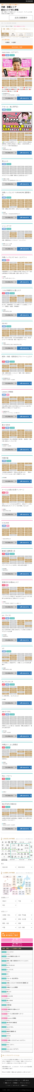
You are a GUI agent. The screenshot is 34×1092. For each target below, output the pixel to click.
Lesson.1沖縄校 (7, 392)
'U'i (3, 648)
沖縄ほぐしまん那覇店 (10, 744)
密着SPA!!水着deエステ (10, 582)
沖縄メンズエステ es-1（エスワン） (15, 257)
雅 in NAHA (6, 425)
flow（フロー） (7, 776)
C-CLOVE (5, 523)
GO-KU (4, 323)
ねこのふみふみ (7, 681)
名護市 (14, 42)
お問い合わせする (24, 98)
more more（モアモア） (10, 52)
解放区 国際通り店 (8, 551)
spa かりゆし (6, 711)
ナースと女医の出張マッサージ (13, 490)
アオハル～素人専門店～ (10, 107)
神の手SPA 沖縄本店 (9, 804)
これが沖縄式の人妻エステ (11, 290)
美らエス (5, 161)
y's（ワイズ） (7, 615)
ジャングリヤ (6, 226)
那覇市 (8, 42)
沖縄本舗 (5, 458)
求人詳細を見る (9, 98)
